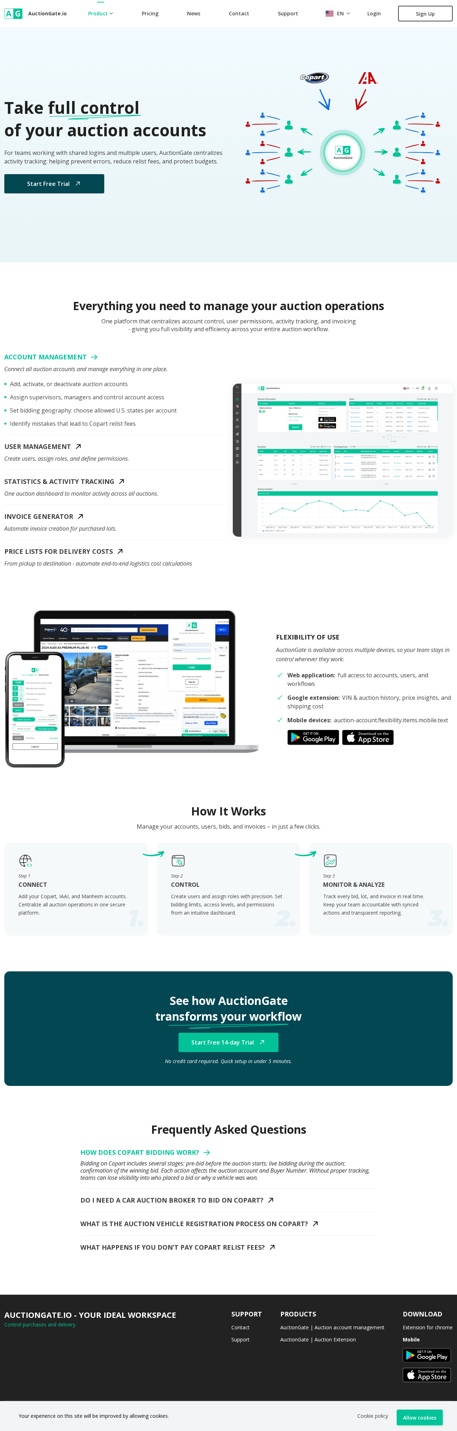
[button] (343, 460)
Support (288, 13)
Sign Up (425, 13)
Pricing (150, 13)
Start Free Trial (48, 184)
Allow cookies (419, 1417)
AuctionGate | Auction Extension (318, 1339)
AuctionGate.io (38, 13)
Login (374, 13)
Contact (239, 13)
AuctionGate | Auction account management (332, 1327)
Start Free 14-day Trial (222, 1042)
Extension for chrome (428, 1327)
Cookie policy (372, 1415)
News (193, 13)
